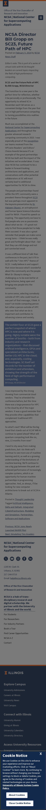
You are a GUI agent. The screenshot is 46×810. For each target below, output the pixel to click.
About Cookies (17, 795)
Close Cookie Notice (20, 803)
